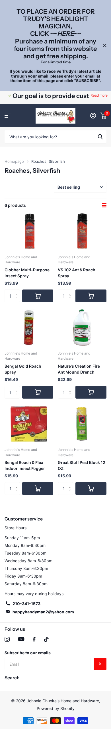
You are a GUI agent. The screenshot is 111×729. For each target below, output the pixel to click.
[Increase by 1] (18, 291)
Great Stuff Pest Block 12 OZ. (81, 465)
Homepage (14, 161)
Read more (99, 95)
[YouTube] (21, 639)
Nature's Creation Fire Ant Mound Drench (79, 369)
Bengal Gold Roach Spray (23, 369)
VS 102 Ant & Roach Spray (76, 272)
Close (104, 45)
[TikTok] (46, 639)
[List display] (104, 205)
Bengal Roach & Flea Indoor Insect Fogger (25, 465)
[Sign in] (93, 115)
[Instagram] (7, 639)
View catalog (8, 115)
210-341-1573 (26, 603)
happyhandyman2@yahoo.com (43, 611)
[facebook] (34, 639)
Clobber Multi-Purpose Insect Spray (27, 272)
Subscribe (100, 664)
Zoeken (100, 136)
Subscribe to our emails (28, 652)
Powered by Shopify (56, 708)
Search (12, 677)
